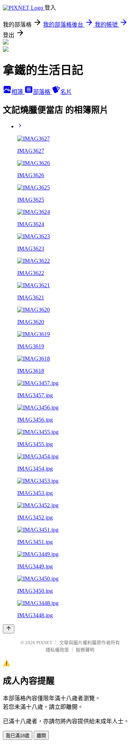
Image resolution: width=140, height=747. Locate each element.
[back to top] (8, 628)
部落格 (42, 92)
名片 (66, 92)
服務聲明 (85, 649)
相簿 (17, 92)
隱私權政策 (57, 649)
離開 (41, 735)
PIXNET (44, 642)
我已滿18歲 (17, 735)
